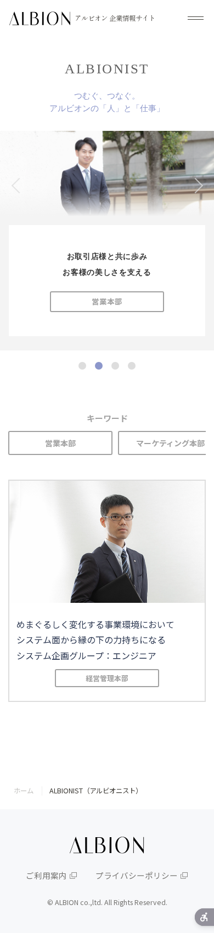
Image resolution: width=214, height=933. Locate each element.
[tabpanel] (107, 240)
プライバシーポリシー (136, 875)
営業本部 (60, 442)
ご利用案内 (46, 875)
